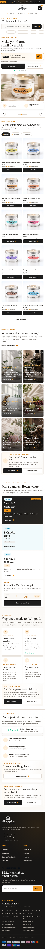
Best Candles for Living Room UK (32, 910)
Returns (26, 857)
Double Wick (34, 13)
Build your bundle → (22, 603)
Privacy (21, 937)
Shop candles (13, 66)
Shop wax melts (32, 470)
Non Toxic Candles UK (8, 921)
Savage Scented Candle (30, 270)
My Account (28, 861)
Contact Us (27, 850)
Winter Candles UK (28, 930)
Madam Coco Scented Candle (31, 198)
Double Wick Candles (9, 857)
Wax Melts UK (6, 930)
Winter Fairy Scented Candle (31, 234)
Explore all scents (34, 66)
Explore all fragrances (10, 345)
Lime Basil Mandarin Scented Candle (12, 198)
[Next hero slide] (41, 114)
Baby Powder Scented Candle (31, 162)
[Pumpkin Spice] (19, 114)
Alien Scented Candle (8, 270)
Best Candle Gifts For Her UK (9, 910)
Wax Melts (21, 13)
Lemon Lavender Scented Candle (11, 162)
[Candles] (22, 114)
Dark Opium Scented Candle (9, 305)
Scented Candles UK (7, 924)
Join (37, 889)
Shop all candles (22, 319)
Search (37, 26)
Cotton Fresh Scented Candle (10, 234)
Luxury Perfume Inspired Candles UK (32, 917)
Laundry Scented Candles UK (10, 916)
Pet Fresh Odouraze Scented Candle (33, 305)
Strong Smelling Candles (8, 927)
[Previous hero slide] (4, 114)
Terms (26, 937)
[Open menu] (3, 7)
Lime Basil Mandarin (23, 32)
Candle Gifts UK (27, 913)
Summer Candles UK (28, 927)
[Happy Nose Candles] (8, 819)
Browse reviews (22, 776)
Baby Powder (11, 32)
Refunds (32, 937)
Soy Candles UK (27, 924)
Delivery (26, 853)
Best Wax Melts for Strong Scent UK (11, 913)
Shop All (5, 861)
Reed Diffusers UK (28, 921)
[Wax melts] (25, 114)
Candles (11, 13)
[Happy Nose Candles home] (22, 7)
